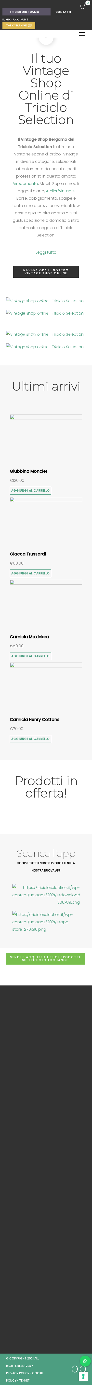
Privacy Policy (17, 1373)
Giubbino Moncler (28, 471)
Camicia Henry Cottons (34, 719)
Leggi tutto (46, 252)
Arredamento (25, 183)
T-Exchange (17, 25)
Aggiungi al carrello (30, 490)
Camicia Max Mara (29, 637)
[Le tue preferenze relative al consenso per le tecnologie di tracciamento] (83, 1376)
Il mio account (15, 19)
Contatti (63, 12)
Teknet (24, 1380)
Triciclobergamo (24, 12)
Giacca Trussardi (28, 554)
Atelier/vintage (60, 191)
